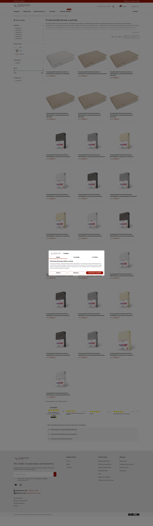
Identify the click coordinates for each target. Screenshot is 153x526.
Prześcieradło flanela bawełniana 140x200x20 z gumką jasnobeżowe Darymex (121, 115)
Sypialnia (25, 15)
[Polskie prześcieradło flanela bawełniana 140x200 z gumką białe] (92, 217)
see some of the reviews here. (53, 414)
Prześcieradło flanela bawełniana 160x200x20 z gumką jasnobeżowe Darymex (89, 115)
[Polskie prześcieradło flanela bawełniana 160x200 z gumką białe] (60, 376)
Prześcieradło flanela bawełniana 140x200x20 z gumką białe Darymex (90, 235)
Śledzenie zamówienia (126, 464)
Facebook (16, 485)
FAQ (99, 474)
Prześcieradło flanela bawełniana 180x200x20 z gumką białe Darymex (122, 274)
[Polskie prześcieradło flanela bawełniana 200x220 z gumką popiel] (92, 138)
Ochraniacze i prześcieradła (35, 15)
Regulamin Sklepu (104, 477)
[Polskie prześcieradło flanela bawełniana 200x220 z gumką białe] (60, 177)
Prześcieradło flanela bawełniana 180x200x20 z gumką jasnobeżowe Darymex (57, 115)
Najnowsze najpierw (130, 37)
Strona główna (17, 15)
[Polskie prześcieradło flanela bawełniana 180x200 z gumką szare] (124, 217)
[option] (77, 412)
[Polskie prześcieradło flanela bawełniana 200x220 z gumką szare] (60, 138)
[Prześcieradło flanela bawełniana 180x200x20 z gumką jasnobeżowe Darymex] (60, 96)
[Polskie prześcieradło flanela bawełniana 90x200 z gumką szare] (60, 297)
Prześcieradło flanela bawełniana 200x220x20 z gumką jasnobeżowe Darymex (121, 73)
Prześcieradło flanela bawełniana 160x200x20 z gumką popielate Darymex (91, 354)
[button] (108, 458)
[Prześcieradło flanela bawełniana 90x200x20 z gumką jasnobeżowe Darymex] (92, 55)
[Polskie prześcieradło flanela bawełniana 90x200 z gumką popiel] (92, 297)
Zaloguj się (122, 470)
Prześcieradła (47, 15)
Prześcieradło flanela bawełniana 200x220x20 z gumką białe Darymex (58, 195)
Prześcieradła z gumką (57, 15)
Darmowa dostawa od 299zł (132, 1)
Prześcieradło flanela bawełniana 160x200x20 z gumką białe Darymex (58, 394)
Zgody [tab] (58, 257)
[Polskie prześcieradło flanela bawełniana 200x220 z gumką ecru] (124, 138)
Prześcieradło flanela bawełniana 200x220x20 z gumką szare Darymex (58, 155)
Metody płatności (103, 461)
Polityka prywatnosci (104, 464)
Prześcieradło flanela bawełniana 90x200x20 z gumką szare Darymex (58, 314)
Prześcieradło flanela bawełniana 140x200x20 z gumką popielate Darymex (123, 195)
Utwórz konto (123, 467)
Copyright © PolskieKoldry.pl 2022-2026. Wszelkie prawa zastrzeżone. (33, 514)
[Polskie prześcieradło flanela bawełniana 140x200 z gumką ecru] (60, 217)
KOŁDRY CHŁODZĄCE (19, 1)
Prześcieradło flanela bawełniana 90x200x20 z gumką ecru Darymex (121, 314)
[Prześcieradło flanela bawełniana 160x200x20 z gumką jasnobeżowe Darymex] (92, 96)
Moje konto (123, 461)
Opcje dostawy (103, 470)
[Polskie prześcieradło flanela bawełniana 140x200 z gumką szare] (92, 177)
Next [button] (137, 411)
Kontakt (69, 467)
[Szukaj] (113, 6)
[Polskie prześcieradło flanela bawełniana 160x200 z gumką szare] (60, 336)
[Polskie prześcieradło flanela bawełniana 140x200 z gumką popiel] (124, 177)
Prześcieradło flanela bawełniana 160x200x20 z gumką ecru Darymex (121, 354)
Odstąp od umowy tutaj (105, 480)
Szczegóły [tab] (76, 257)
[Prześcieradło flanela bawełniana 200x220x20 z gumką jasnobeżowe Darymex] (124, 55)
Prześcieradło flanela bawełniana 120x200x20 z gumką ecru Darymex (57, 72)
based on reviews (54, 412)
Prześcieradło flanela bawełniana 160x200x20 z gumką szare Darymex (58, 354)
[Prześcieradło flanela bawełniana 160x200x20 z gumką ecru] (124, 336)
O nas (68, 461)
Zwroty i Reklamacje (104, 467)
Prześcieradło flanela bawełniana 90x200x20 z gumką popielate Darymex (91, 314)
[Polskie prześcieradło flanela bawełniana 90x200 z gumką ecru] (124, 297)
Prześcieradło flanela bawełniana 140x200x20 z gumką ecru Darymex (58, 235)
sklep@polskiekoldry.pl (33, 493)
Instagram (21, 485)
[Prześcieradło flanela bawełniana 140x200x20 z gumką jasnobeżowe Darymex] (124, 96)
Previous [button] (63, 411)
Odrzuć (58, 272)
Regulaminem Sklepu (41, 478)
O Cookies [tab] (95, 257)
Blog (68, 464)
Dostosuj (76, 272)
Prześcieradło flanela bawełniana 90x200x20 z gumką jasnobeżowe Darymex (92, 72)
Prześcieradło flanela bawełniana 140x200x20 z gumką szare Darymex (90, 195)
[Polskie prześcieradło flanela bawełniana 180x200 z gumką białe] (124, 257)
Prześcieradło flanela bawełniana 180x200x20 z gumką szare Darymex (122, 235)
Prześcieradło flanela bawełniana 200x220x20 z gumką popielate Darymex (91, 155)
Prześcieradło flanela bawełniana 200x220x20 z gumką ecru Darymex (121, 155)
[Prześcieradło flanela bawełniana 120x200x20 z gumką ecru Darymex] (60, 55)
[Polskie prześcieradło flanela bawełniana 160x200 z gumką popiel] (92, 336)
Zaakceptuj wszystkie (94, 272)
